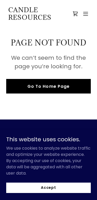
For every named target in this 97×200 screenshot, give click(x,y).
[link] (35, 18)
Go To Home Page (48, 86)
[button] (85, 14)
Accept (48, 187)
